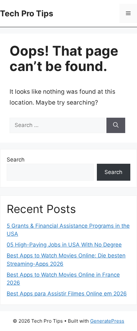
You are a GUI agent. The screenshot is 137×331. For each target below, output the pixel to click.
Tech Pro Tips (26, 13)
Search (16, 159)
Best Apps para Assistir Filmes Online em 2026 (67, 293)
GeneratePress (107, 321)
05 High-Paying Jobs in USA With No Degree (64, 244)
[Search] (115, 125)
